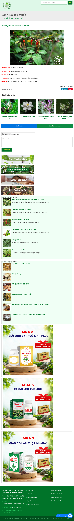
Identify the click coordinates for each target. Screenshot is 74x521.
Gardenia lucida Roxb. (28, 117)
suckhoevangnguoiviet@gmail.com (14, 504)
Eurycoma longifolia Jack (20, 219)
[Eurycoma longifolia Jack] (7, 223)
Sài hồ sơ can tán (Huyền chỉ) (21, 294)
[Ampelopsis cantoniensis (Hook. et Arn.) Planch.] (7, 202)
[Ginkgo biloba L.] (7, 243)
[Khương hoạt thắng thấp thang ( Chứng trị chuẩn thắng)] (7, 307)
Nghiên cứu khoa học (34, 501)
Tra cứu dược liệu (6, 5)
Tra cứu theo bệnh (56, 497)
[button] (71, 3)
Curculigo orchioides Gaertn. (22, 209)
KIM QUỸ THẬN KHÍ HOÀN (20, 284)
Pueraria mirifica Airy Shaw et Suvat (24, 230)
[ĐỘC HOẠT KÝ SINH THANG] (7, 267)
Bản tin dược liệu (32, 497)
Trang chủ (30, 490)
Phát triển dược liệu (33, 504)
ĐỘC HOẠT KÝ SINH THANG (21, 264)
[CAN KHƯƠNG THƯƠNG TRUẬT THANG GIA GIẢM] (7, 318)
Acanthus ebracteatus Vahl (9, 117)
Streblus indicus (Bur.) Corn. (64, 117)
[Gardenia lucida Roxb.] (28, 115)
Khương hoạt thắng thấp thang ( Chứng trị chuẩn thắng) (30, 304)
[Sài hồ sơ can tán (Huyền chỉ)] (7, 297)
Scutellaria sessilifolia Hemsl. (46, 117)
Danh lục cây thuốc (17, 18)
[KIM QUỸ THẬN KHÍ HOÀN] (7, 287)
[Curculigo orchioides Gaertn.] (7, 213)
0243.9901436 (16, 507)
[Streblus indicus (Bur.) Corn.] (64, 115)
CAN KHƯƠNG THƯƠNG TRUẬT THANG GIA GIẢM (28, 314)
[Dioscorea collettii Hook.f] (7, 253)
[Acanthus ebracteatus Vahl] (9, 115)
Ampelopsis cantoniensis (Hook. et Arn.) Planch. (28, 199)
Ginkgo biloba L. (17, 240)
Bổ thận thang (16, 274)
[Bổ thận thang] (7, 277)
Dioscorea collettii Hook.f (21, 250)
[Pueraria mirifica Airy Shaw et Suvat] (7, 233)
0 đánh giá (14, 89)
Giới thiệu (30, 494)
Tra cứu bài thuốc (56, 501)
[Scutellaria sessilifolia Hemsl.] (46, 115)
